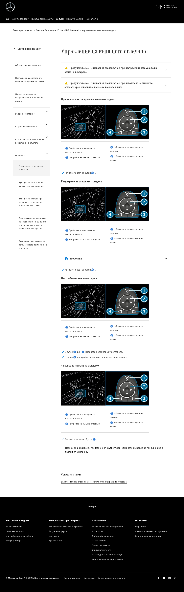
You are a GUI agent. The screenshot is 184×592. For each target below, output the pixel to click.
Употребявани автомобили (19, 535)
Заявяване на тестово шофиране (66, 526)
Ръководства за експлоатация (107, 554)
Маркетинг (140, 526)
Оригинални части (101, 549)
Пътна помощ (99, 540)
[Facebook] (158, 578)
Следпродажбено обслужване (151, 531)
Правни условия (72, 577)
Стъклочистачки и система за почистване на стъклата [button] (29, 141)
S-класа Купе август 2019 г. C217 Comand (57, 30)
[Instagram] (169, 578)
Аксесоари (97, 531)
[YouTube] (164, 578)
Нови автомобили (15, 531)
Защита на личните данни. (111, 577)
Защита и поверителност (148, 535)
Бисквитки (89, 577)
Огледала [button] (20, 155)
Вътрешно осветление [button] (26, 126)
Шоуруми (54, 535)
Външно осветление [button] (25, 113)
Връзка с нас (55, 540)
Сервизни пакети (101, 545)
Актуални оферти (58, 531)
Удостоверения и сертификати (107, 559)
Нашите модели (14, 526)
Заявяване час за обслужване (107, 526)
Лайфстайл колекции (103, 535)
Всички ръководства (23, 30)
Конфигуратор (13, 540)
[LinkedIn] (175, 578)
